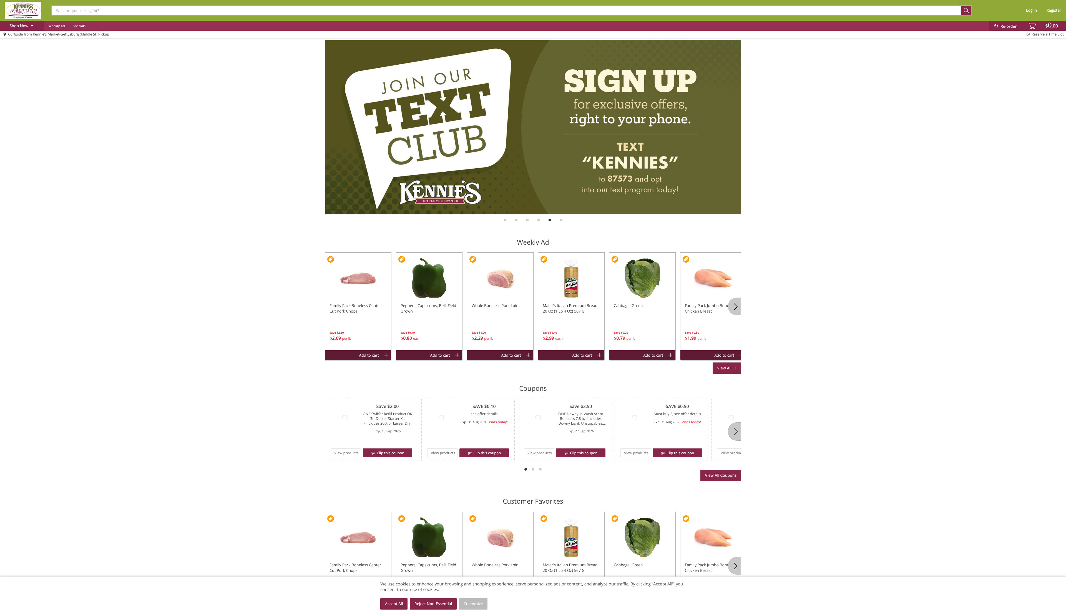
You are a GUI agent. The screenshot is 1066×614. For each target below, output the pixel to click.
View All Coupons (720, 475)
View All (724, 368)
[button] (358, 301)
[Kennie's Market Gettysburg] (23, 10)
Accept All (394, 604)
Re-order (1008, 26)
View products (346, 452)
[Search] (966, 10)
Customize (473, 604)
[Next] (734, 431)
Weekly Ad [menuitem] (56, 26)
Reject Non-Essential (433, 604)
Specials (79, 26)
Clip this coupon (390, 452)
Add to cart (369, 355)
